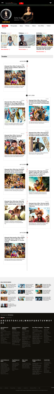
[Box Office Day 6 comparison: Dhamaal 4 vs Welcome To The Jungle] (4, 307)
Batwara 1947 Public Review (25, 332)
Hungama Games (47, 367)
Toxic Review (14, 330)
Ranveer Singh (46, 331)
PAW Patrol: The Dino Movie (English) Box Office (37, 339)
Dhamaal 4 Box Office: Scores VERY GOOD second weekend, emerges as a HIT (47, 292)
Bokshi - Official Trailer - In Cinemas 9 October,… (36, 370)
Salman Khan (46, 337)
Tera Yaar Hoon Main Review (15, 343)
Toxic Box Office (35, 329)
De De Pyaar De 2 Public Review (26, 347)
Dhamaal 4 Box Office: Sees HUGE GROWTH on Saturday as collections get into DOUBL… (12, 299)
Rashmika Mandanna (47, 336)
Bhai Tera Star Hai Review (16, 339)
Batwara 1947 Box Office (36, 341)
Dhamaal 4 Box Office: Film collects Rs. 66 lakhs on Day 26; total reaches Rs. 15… (12, 286)
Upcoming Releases (4, 371)
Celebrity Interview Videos (26, 364)
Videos (23, 33)
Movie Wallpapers (15, 369)
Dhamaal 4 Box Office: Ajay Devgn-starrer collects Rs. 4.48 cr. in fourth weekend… (30, 286)
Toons (13, 370)
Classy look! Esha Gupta (24, 47)
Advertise (6, 388)
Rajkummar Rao (47, 342)
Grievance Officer (33, 388)
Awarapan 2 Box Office (36, 340)
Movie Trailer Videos (25, 365)
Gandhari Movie (3, 330)
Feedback (19, 388)
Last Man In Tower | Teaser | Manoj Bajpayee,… (37, 363)
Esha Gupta (4, 47)
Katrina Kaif (46, 330)
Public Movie (25, 328)
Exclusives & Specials (26, 367)
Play (21, 43)
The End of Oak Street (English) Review (16, 335)
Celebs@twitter (46, 364)
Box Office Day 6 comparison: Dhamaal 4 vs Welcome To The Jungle (12, 306)
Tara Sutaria (46, 341)
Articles (40, 33)
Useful (47, 360)
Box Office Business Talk (5, 367)
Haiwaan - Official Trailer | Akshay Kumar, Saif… (36, 374)
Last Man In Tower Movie (5, 337)
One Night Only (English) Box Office (37, 332)
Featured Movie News (4, 364)
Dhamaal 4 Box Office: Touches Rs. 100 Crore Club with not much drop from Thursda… (30, 299)
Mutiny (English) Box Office (37, 333)
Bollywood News (3, 363)
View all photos (4, 49)
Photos (5, 33)
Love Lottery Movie (4, 341)
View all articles (40, 51)
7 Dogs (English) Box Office (37, 330)
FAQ (39, 388)
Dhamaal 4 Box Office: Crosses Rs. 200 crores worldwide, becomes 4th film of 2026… (12, 292)
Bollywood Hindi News (4, 373)
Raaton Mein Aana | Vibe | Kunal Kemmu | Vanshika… (37, 365)
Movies (3, 317)
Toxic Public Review (25, 330)
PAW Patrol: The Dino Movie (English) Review (16, 332)
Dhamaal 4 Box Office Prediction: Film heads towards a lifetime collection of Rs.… (47, 286)
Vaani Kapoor (46, 335)
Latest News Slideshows (5, 370)
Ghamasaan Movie (4, 339)
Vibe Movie (3, 340)
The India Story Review (16, 344)
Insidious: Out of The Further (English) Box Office (37, 336)
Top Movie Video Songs (26, 363)
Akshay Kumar (46, 329)
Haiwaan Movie (3, 338)
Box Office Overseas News (5, 369)
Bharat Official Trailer (47, 372)
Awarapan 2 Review (15, 337)
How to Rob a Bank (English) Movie (5, 332)
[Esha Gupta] (9, 41)
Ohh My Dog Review (15, 338)
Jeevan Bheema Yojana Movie (5, 335)
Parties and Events (15, 363)
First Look (14, 367)
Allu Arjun (45, 334)
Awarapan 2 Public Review (25, 334)
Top (46, 327)
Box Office (37, 327)
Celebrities (9, 317)
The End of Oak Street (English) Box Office (36, 343)
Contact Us (26, 388)
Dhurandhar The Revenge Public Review (26, 341)
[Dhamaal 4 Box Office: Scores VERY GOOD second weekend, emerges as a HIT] (38, 293)
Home (1, 388)
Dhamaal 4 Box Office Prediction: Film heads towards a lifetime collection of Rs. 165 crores (44, 48)
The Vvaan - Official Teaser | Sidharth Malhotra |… (37, 372)
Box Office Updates (4, 366)
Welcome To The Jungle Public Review (26, 337)
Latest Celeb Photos (15, 364)
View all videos (22, 49)
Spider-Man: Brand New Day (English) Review (16, 341)
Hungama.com (46, 365)
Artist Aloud (46, 366)
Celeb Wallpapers (15, 365)
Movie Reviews (3, 372)
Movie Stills (14, 366)
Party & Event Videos (25, 366)
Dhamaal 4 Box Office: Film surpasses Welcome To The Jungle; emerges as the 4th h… (30, 292)
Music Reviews (46, 371)
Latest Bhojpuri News (47, 363)
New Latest (25, 360)
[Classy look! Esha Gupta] (27, 41)
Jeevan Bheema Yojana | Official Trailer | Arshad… (36, 368)
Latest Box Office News (4, 365)
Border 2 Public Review (26, 345)
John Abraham (46, 338)
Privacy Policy (12, 388)
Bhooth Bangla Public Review (26, 339)
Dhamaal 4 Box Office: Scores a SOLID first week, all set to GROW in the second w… (47, 299)
